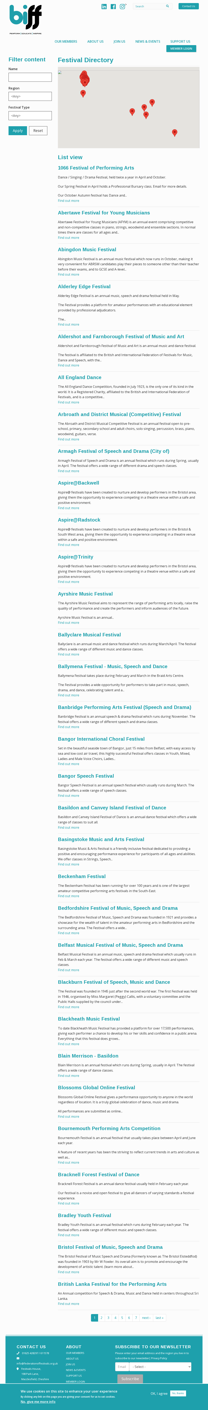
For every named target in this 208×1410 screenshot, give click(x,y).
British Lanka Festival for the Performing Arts (112, 1284)
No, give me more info (38, 1401)
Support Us (180, 41)
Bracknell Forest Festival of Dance (98, 1174)
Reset (38, 130)
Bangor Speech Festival (86, 776)
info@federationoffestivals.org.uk (37, 1363)
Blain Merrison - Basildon (88, 1056)
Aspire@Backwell (78, 483)
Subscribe (130, 1378)
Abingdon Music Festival (87, 249)
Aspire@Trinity (75, 557)
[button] (83, 93)
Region (14, 88)
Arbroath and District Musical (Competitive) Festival (119, 414)
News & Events (147, 41)
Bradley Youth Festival (84, 1215)
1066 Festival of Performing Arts (96, 168)
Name (13, 69)
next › (146, 1317)
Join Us (119, 41)
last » (160, 1317)
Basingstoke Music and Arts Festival (101, 839)
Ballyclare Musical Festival (89, 634)
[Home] (25, 20)
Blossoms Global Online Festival (96, 1087)
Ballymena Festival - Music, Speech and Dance (112, 666)
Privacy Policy (159, 1358)
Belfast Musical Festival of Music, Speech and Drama (120, 945)
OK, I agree (159, 1393)
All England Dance (79, 377)
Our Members (66, 41)
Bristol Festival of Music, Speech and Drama (110, 1247)
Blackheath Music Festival (89, 1019)
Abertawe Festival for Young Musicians (104, 212)
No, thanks (178, 1393)
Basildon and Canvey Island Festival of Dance (112, 807)
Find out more (68, 200)
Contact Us (188, 6)
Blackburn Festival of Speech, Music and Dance (114, 982)
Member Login (181, 48)
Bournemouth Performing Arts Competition (109, 1128)
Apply (18, 130)
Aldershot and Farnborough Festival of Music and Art (121, 336)
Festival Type (19, 107)
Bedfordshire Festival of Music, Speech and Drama (118, 908)
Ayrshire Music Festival (85, 594)
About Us (95, 41)
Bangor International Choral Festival (101, 739)
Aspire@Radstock (79, 520)
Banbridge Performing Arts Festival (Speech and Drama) (124, 707)
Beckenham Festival (82, 876)
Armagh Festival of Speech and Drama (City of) (113, 451)
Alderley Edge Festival (84, 286)
